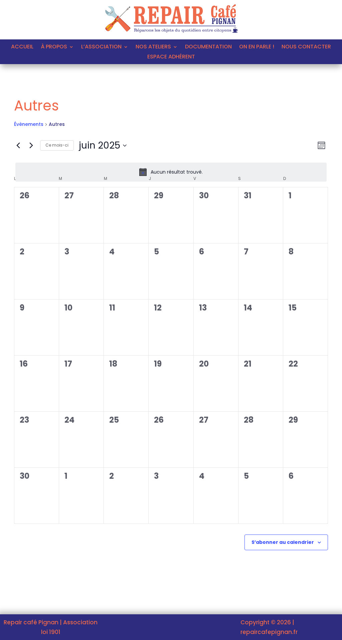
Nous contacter (306, 47)
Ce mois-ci (56, 145)
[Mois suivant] (31, 146)
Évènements (28, 124)
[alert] (171, 172)
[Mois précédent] (18, 146)
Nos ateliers (153, 47)
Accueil (22, 47)
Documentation (208, 47)
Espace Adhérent (171, 57)
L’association (101, 47)
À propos (54, 47)
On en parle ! (256, 47)
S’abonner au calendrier (282, 542)
